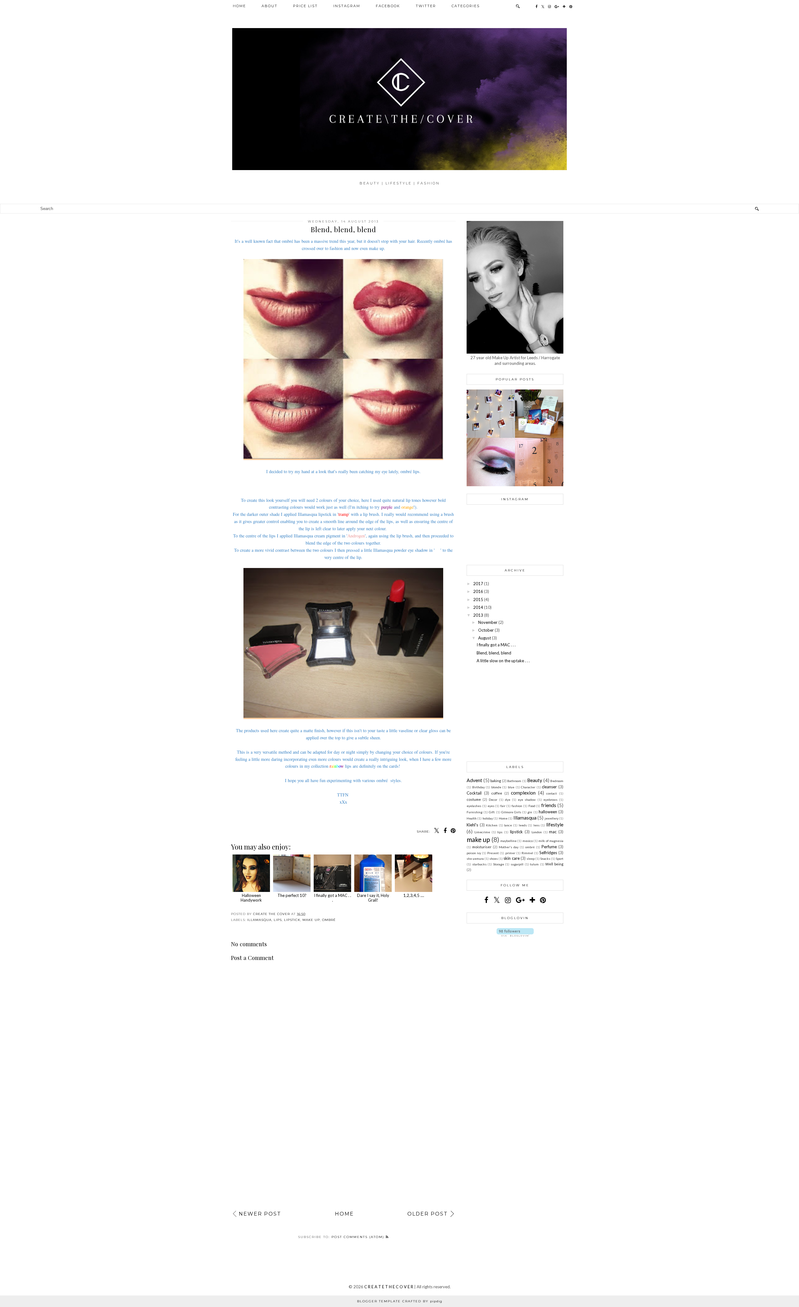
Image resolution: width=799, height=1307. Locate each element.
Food (531, 806)
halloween (548, 811)
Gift (492, 812)
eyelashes (474, 806)
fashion (517, 806)
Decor (493, 799)
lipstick (292, 920)
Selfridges (548, 852)
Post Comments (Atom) (358, 1237)
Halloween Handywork (251, 898)
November (488, 622)
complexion (523, 792)
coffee (496, 793)
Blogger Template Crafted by (399, 1301)
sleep (531, 858)
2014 (478, 607)
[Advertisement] (343, 1147)
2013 (478, 615)
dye (507, 799)
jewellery (551, 818)
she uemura (475, 858)
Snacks (545, 858)
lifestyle (554, 824)
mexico (527, 841)
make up (311, 920)
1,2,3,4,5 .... (413, 895)
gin (529, 812)
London (537, 832)
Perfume (549, 846)
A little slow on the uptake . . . (503, 660)
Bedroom (556, 781)
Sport (559, 858)
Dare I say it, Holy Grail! (373, 898)
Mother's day (508, 847)
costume (474, 799)
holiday (488, 818)
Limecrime (482, 832)
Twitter (426, 6)
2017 (478, 583)
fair (502, 806)
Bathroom (514, 781)
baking (495, 780)
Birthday (478, 787)
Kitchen (492, 825)
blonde (496, 787)
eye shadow (527, 799)
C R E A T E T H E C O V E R (388, 1286)
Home (239, 6)
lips (278, 920)
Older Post (427, 1214)
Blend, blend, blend (494, 652)
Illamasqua (259, 920)
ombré (329, 920)
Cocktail (474, 793)
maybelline (508, 841)
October (486, 630)
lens (536, 825)
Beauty (534, 780)
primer (510, 853)
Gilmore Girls (511, 812)
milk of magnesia (550, 841)
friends (548, 805)
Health (472, 818)
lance (508, 825)
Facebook (388, 6)
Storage (498, 864)
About (269, 6)
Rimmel (527, 853)
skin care (511, 858)
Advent (474, 780)
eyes (491, 806)
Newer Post (260, 1214)
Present (493, 853)
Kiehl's (472, 824)
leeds (523, 825)
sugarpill (517, 864)
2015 (478, 599)
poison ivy (474, 853)
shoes (493, 858)
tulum (534, 864)
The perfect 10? (291, 895)
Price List (305, 6)
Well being (554, 864)
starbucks (479, 864)
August (484, 637)
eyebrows (550, 799)
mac (552, 831)
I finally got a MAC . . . (332, 898)
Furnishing (475, 812)
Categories (466, 6)
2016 (478, 591)
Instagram (346, 6)
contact (551, 793)
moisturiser (482, 846)
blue (511, 787)
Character (528, 787)
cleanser (549, 786)
